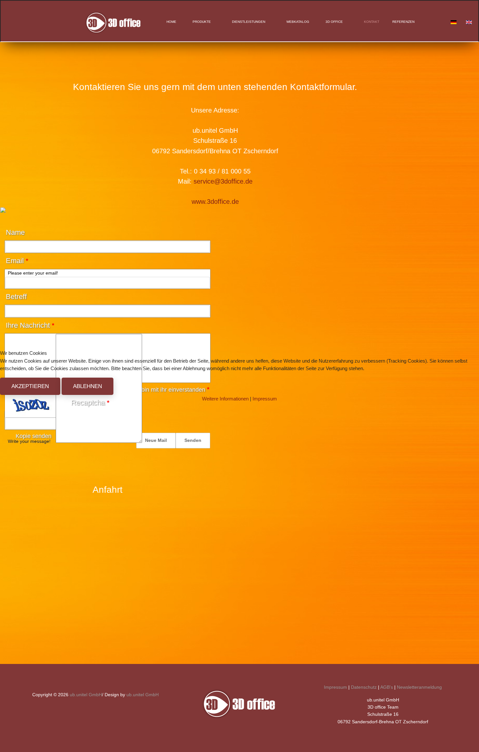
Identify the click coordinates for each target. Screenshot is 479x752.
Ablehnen (87, 386)
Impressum (265, 398)
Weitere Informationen (225, 398)
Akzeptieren (30, 386)
